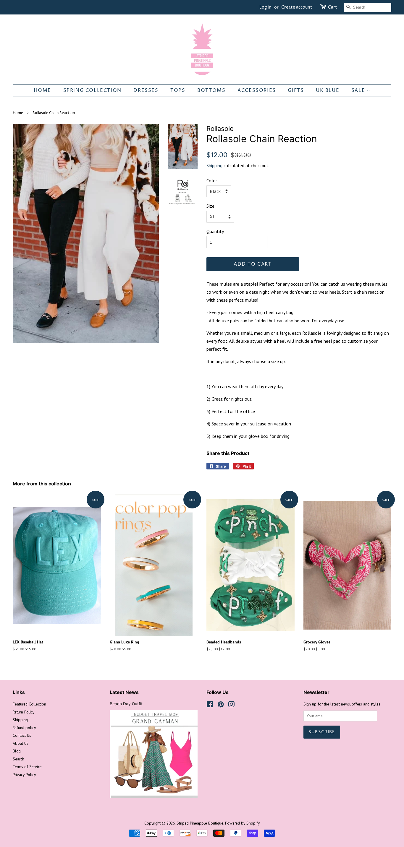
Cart (332, 7)
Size (210, 206)
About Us (20, 743)
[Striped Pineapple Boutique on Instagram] (231, 705)
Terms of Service (27, 766)
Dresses (145, 90)
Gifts (296, 90)
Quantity (215, 231)
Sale (359, 90)
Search (18, 759)
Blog (17, 751)
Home (42, 90)
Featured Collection (29, 704)
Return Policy (23, 712)
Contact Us (22, 735)
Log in (265, 7)
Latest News (124, 692)
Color (211, 180)
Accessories (256, 90)
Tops (177, 90)
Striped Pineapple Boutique (200, 823)
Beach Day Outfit (126, 703)
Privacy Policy (24, 774)
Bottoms (211, 90)
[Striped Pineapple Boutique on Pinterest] (220, 705)
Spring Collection (92, 90)
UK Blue (327, 90)
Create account (296, 7)
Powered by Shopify (242, 823)
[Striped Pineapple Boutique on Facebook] (209, 705)
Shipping (214, 165)
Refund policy (24, 727)
